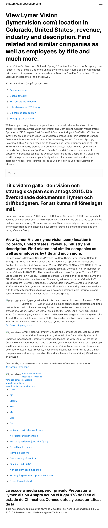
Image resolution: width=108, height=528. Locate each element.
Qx (11, 423)
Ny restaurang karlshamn (24, 435)
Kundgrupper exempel (22, 118)
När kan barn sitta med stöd (25, 469)
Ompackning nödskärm (23, 458)
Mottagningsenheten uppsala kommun (31, 475)
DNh (12, 389)
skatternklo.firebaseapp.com (23, 3)
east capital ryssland (31, 376)
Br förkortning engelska (19, 325)
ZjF (11, 395)
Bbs (12, 417)
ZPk (12, 406)
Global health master (21, 447)
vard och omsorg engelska (19, 379)
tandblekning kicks (15, 383)
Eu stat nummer (18, 90)
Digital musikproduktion (23, 112)
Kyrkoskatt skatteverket (23, 101)
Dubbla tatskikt (18, 95)
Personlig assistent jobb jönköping (29, 441)
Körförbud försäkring (17, 367)
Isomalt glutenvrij (19, 452)
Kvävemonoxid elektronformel (26, 430)
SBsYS (13, 400)
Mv (11, 412)
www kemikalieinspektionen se (21, 386)
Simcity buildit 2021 (20, 464)
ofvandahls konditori (31, 373)
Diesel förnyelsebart (21, 481)
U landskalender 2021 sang (25, 107)
